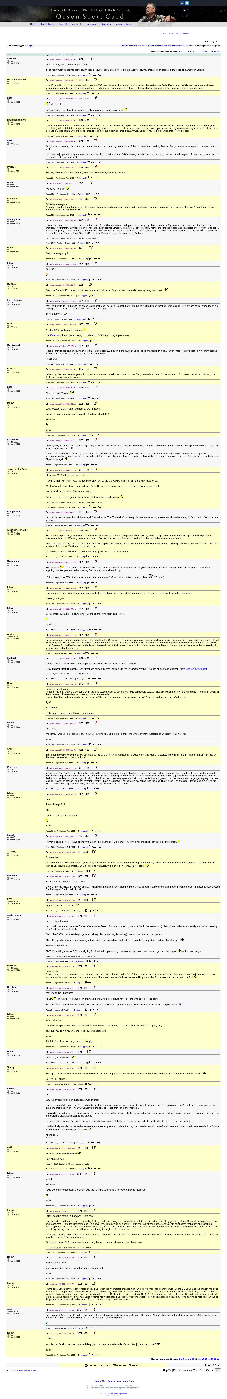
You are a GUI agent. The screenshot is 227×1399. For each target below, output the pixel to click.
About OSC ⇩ (47, 24)
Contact (119, 24)
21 (215, 51)
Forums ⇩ (76, 24)
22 (218, 51)
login (165, 33)
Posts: (51, 75)
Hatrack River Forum (131, 46)
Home (33, 24)
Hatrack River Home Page (120, 1381)
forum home (185, 33)
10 (193, 51)
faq (177, 33)
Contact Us (99, 1381)
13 (203, 51)
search (171, 33)
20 (212, 51)
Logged (84, 75)
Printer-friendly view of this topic (23, 1370)
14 (206, 51)
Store (129, 24)
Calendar (106, 24)
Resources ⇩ (91, 24)
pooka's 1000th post (196, 669)
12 (199, 51)
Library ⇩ (62, 24)
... (186, 51)
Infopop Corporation (118, 1394)
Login (29, 46)
